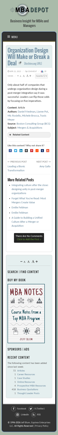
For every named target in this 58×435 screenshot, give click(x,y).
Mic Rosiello (14, 115)
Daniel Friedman (26, 111)
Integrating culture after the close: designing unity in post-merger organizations (30, 189)
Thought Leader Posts (28, 393)
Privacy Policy (41, 426)
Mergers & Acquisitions (29, 127)
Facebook (21, 409)
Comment (32, 71)
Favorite (41, 76)
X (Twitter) (40, 409)
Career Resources (26, 374)
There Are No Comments (29, 238)
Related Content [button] (21, 135)
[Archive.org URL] (33, 63)
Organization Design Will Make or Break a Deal (29, 56)
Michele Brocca (30, 115)
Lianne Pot (42, 111)
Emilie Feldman (20, 207)
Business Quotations (27, 389)
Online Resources (26, 382)
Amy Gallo (45, 166)
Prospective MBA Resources (31, 386)
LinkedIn (25, 415)
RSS (39, 415)
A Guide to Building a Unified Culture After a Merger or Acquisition (27, 222)
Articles (21, 371)
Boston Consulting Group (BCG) (33, 123)
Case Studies (23, 378)
